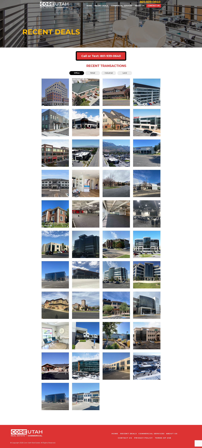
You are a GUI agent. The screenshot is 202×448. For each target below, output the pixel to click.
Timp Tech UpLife (146, 305)
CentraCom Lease (85, 336)
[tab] (76, 73)
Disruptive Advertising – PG (55, 274)
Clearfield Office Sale (55, 123)
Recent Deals (101, 6)
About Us (139, 6)
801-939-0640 (110, 56)
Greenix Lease (116, 336)
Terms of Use (162, 438)
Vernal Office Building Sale (146, 366)
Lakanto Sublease (116, 153)
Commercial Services (121, 6)
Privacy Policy (143, 438)
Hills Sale (55, 336)
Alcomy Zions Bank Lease (55, 92)
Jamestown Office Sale (55, 214)
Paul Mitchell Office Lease (55, 153)
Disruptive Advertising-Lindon (55, 244)
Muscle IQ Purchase (146, 184)
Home (89, 6)
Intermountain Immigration (147, 92)
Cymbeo (86, 275)
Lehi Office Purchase (55, 184)
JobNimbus (146, 244)
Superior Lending (86, 305)
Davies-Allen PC (85, 153)
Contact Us (154, 6)
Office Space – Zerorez (146, 153)
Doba (85, 244)
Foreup (116, 214)
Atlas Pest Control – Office (147, 335)
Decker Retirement (116, 305)
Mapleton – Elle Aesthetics (85, 183)
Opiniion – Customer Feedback (116, 366)
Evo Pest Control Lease (86, 123)
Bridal (86, 397)
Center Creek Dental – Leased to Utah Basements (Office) (55, 366)
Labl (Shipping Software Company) (85, 366)
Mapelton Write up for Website (116, 122)
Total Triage (116, 244)
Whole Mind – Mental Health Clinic (55, 396)
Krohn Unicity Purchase (116, 183)
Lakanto (86, 214)
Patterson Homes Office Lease (147, 122)
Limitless (147, 214)
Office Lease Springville (86, 92)
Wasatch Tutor (55, 305)
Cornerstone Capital (116, 275)
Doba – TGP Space (147, 275)
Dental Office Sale (116, 92)
